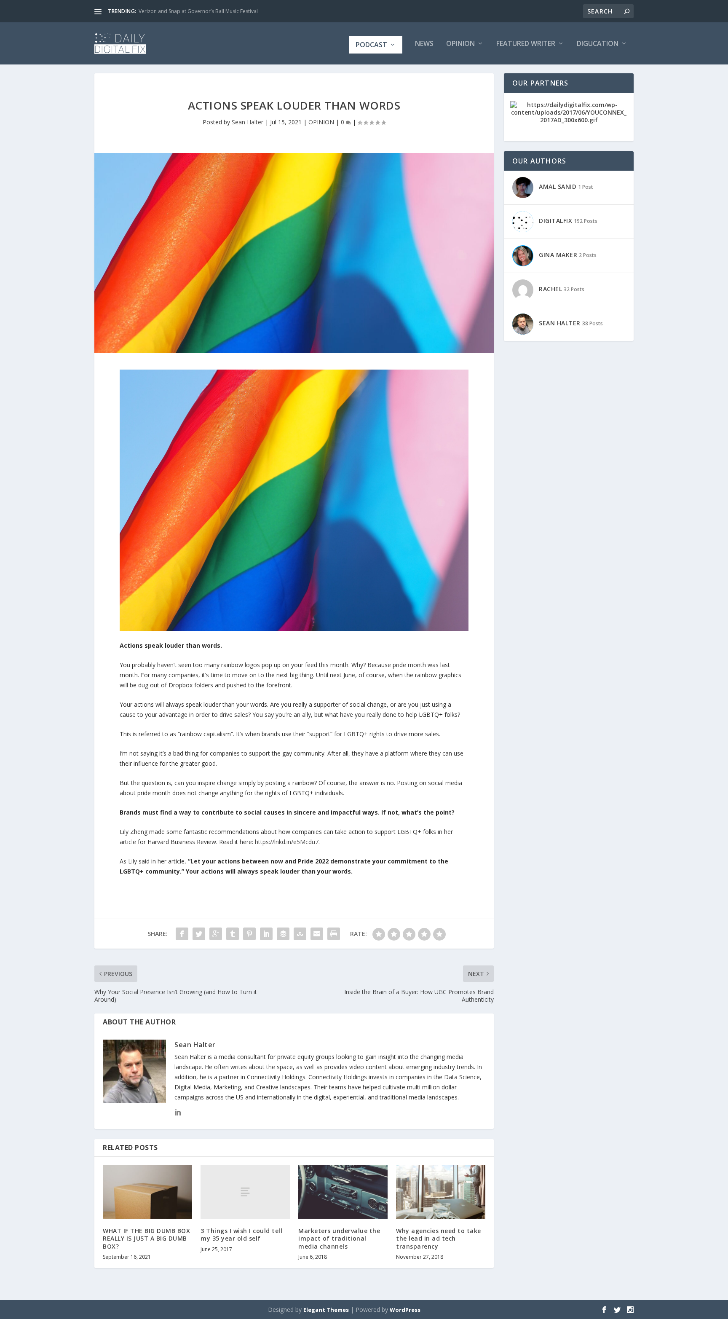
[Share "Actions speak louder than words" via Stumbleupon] (300, 933)
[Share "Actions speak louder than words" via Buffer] (283, 933)
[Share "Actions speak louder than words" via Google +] (215, 933)
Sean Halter (247, 122)
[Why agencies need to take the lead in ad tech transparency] (440, 1192)
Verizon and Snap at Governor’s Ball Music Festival (198, 11)
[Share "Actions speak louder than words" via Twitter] (198, 933)
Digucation (597, 44)
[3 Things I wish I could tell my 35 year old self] (245, 1192)
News (424, 44)
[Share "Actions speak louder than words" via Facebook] (182, 933)
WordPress (405, 1310)
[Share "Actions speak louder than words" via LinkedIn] (266, 933)
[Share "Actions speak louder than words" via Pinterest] (249, 933)
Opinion (460, 44)
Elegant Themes (326, 1310)
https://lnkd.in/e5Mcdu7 (286, 842)
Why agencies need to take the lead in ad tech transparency (438, 1238)
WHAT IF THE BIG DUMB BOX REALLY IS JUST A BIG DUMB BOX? (146, 1238)
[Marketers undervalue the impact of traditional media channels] (343, 1192)
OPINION (321, 122)
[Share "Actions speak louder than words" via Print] (333, 933)
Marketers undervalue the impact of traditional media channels (339, 1238)
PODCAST (371, 44)
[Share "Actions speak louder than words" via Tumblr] (232, 933)
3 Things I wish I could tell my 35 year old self (241, 1234)
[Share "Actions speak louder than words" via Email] (316, 933)
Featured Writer (525, 44)
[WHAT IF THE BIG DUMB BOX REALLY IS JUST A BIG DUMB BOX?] (147, 1192)
